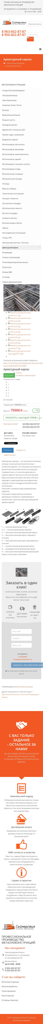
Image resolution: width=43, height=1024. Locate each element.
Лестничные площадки (11, 203)
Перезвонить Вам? (10, 424)
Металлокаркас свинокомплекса (15, 154)
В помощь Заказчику (10, 1000)
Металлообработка (9, 986)
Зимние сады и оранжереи (13, 134)
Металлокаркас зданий (11, 159)
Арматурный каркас (10, 247)
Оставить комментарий (25, 375)
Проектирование (9, 991)
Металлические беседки (12, 179)
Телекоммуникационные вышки (15, 262)
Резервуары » (33, 694)
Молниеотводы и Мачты (12, 223)
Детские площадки (9, 213)
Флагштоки (6, 267)
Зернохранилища (9, 100)
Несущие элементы (10, 198)
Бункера (5, 110)
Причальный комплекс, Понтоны (15, 242)
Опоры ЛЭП (7, 238)
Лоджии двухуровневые (12, 282)
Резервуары (7, 252)
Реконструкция (8, 995)
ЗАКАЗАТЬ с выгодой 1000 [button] (22, 417)
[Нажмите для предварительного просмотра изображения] (21, 297)
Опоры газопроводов (11, 257)
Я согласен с (23, 656)
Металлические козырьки (12, 174)
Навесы (5, 228)
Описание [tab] (8, 450)
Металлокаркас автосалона (13, 144)
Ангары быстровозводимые (13, 90)
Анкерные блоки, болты (11, 105)
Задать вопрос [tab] (10, 455)
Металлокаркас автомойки (13, 149)
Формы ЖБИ (7, 272)
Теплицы (5, 184)
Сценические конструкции (13, 193)
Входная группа (8, 120)
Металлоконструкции (15, 63)
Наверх (5, 697)
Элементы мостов (9, 218)
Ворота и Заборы (9, 188)
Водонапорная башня (11, 115)
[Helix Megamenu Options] (40, 49)
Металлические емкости (12, 208)
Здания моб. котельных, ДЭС (13, 130)
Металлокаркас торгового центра (16, 164)
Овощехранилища (9, 95)
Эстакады (6, 277)
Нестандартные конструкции (14, 233)
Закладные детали (9, 125)
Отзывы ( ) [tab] (21, 450)
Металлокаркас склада (11, 169)
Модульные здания (10, 139)
